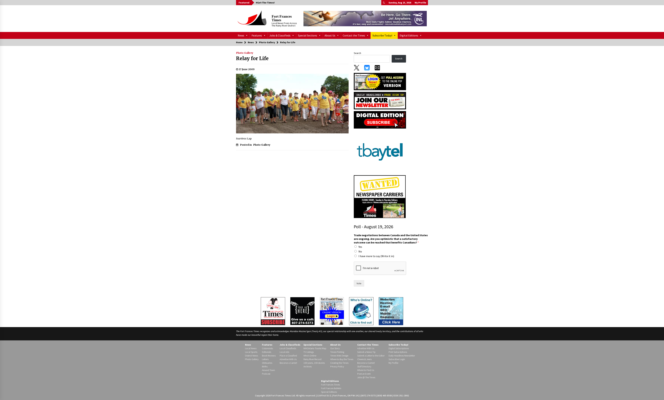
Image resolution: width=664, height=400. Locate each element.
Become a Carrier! (288, 362)
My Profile (420, 2)
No (360, 251)
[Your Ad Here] (302, 311)
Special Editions (329, 391)
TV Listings (308, 352)
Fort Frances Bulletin (331, 388)
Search (357, 53)
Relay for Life (252, 58)
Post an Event (364, 373)
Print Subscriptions (398, 352)
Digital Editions (409, 35)
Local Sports (251, 352)
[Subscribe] (273, 311)
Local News (250, 348)
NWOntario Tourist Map (314, 348)
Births (265, 366)
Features (257, 35)
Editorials (266, 352)
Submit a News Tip (366, 352)
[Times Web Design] (391, 310)
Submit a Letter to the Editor (371, 355)
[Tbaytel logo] (380, 151)
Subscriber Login (397, 359)
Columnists (267, 348)
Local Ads (284, 352)
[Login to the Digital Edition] (332, 310)
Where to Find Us (365, 370)
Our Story (335, 348)
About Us (330, 35)
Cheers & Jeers (364, 359)
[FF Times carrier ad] (380, 196)
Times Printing (337, 352)
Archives (307, 366)
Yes (360, 246)
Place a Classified (288, 355)
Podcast (266, 373)
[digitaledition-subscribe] (380, 119)
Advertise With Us (288, 359)
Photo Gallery (244, 52)
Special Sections (307, 35)
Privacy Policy (337, 366)
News (241, 35)
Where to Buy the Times (341, 359)
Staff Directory (364, 366)
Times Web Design (339, 355)
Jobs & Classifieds (279, 35)
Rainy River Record (312, 359)
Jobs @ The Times (366, 377)
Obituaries (267, 362)
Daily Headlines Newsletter (402, 355)
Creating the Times (339, 362)
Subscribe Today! (382, 35)
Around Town (268, 370)
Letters (265, 359)
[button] (384, 2)
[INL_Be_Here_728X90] (365, 18)
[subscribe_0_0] (380, 81)
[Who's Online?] (361, 310)
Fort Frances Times (282, 18)
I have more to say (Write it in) (376, 256)
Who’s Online (309, 355)
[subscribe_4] (380, 100)
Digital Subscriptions (399, 348)
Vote (359, 283)
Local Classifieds (288, 348)
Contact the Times (354, 35)
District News (251, 355)
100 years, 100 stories (314, 362)
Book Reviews (269, 355)
